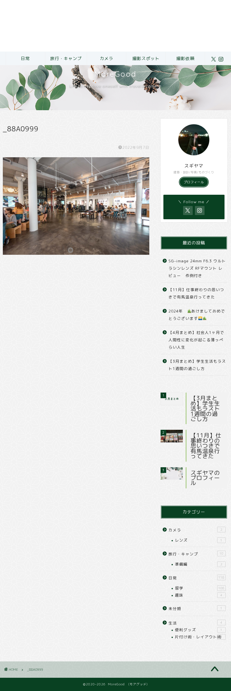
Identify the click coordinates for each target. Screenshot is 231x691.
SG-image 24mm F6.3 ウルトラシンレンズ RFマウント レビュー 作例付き (197, 268)
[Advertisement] (115, 26)
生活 (195, 623)
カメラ (106, 58)
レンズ (198, 540)
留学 (199, 588)
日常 (25, 58)
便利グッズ (198, 629)
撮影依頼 (185, 58)
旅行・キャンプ (66, 58)
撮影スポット (145, 58)
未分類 (195, 608)
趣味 (198, 595)
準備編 (198, 564)
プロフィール (194, 182)
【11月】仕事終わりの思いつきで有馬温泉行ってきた (196, 293)
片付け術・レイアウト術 (198, 636)
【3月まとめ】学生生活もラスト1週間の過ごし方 (197, 364)
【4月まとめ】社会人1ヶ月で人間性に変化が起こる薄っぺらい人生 (196, 339)
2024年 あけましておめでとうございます (196, 314)
